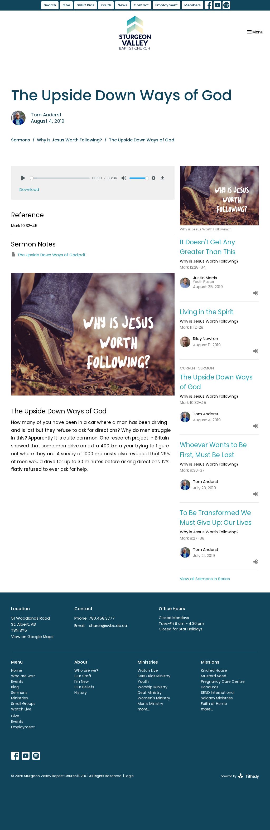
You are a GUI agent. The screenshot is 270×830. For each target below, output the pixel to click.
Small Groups (23, 703)
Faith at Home (214, 703)
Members (192, 5)
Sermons (20, 140)
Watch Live (21, 709)
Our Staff (82, 676)
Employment (166, 5)
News (122, 5)
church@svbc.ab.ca (108, 625)
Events (17, 681)
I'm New (81, 681)
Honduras (209, 687)
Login (129, 775)
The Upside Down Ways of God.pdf (51, 255)
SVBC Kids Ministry (154, 676)
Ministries (19, 698)
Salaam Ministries (217, 698)
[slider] (60, 178)
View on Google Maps (32, 636)
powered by (237, 780)
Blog (15, 687)
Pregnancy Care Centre (223, 681)
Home (16, 670)
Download (29, 189)
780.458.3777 (102, 618)
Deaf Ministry (150, 692)
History (80, 692)
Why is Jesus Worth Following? (69, 140)
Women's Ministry (154, 698)
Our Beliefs (84, 687)
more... (144, 709)
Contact (141, 5)
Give (66, 5)
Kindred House (214, 670)
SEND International (217, 692)
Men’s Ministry (150, 703)
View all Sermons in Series (205, 578)
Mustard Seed (213, 676)
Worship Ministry (152, 687)
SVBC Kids (85, 5)
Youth (106, 5)
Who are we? (23, 676)
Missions (210, 662)
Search (50, 5)
